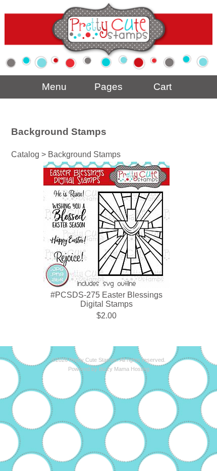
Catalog (25, 154)
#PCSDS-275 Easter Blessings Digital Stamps (106, 299)
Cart (162, 86)
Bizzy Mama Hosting (124, 369)
